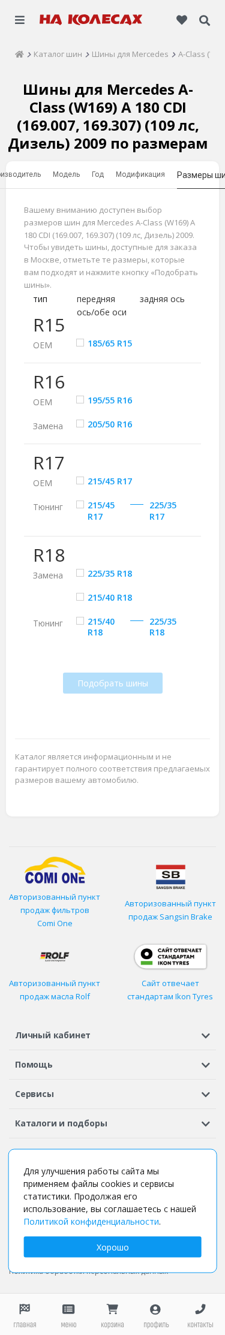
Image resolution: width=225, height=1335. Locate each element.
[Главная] (19, 54)
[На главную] (91, 19)
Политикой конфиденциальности (91, 1221)
